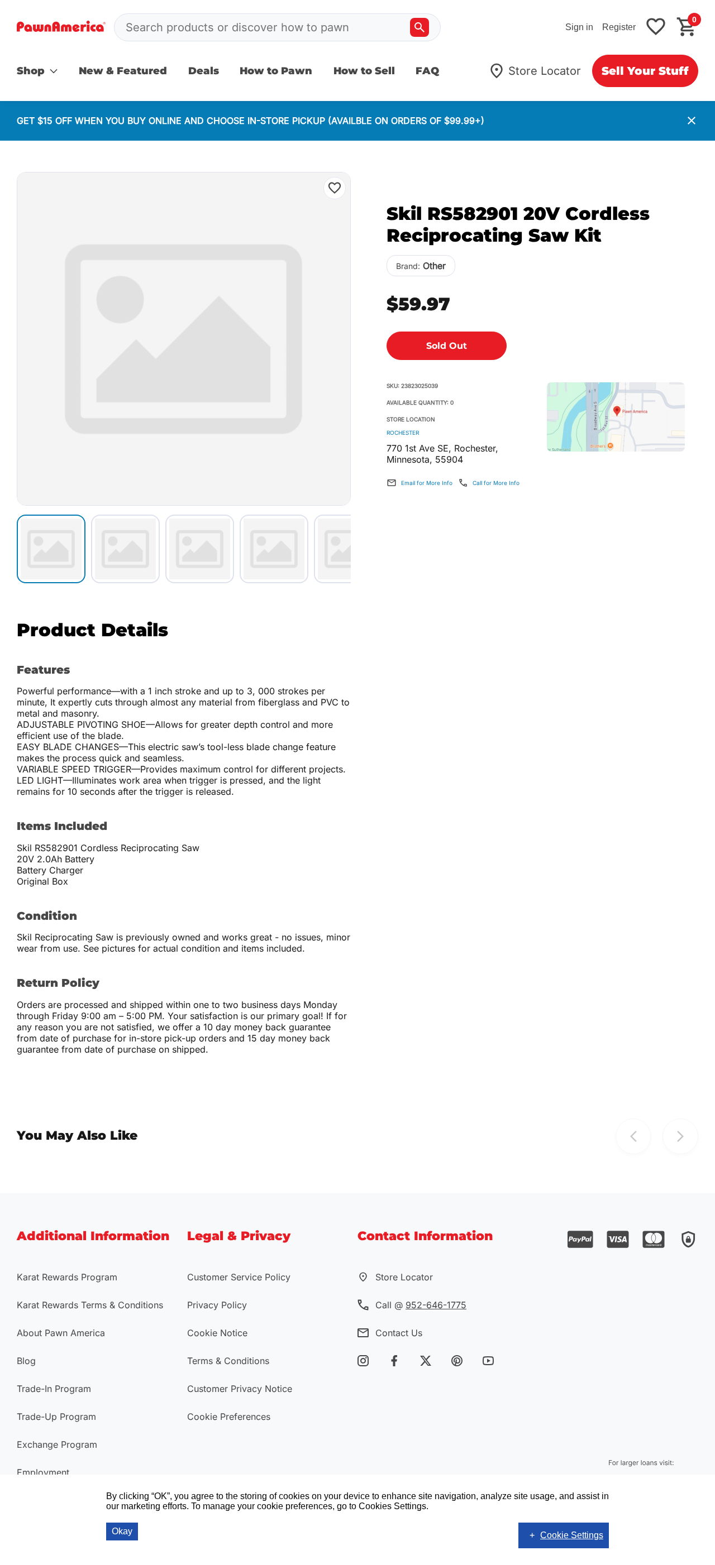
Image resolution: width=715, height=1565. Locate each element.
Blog (26, 1360)
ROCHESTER (403, 432)
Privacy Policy (217, 1304)
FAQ (427, 71)
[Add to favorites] (656, 28)
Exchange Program (57, 1444)
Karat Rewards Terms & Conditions (90, 1304)
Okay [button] (122, 1531)
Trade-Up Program (56, 1416)
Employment (43, 1472)
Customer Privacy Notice (239, 1388)
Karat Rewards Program (67, 1277)
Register (619, 27)
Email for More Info (426, 482)
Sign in (579, 27)
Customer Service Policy (238, 1277)
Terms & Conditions (228, 1360)
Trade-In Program (54, 1388)
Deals (203, 71)
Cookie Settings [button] (571, 1535)
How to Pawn (276, 71)
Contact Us (398, 1332)
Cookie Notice (217, 1332)
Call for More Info (496, 482)
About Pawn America (61, 1332)
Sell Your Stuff (645, 71)
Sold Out (446, 345)
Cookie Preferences (228, 1416)
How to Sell (364, 71)
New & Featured (123, 71)
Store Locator (544, 71)
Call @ (420, 1304)
